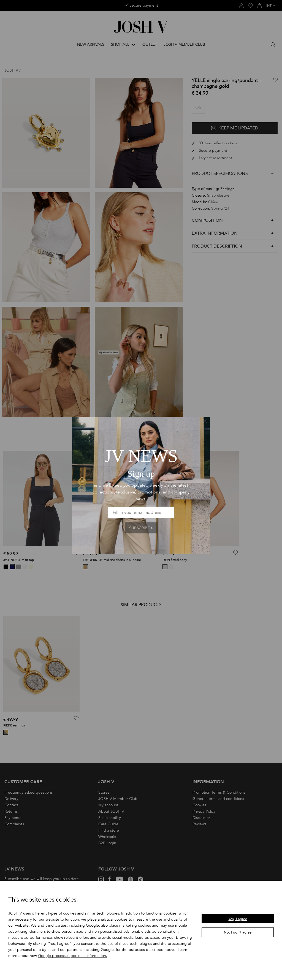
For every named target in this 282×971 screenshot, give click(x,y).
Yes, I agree (238, 918)
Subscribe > (141, 528)
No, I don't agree (237, 932)
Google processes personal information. (72, 955)
